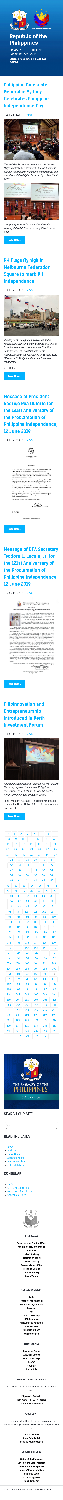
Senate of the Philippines (31, 1466)
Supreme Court (31, 1473)
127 (54, 932)
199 (54, 994)
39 (35, 859)
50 (28, 870)
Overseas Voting (31, 1261)
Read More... (14, 240)
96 (44, 906)
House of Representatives (31, 1470)
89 (35, 901)
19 (39, 844)
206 (9, 1005)
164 (9, 968)
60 (11, 880)
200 (9, 999)
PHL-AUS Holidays (31, 1358)
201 (17, 999)
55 (19, 875)
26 (39, 849)
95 (35, 906)
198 (45, 994)
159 (18, 963)
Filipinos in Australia (31, 1396)
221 (36, 1015)
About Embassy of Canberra (31, 1247)
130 (27, 937)
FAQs (10, 1184)
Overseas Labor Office (31, 1265)
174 (44, 973)
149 (36, 953)
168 (45, 968)
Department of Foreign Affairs (31, 1243)
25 (31, 849)
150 (45, 953)
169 (54, 968)
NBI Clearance (31, 1319)
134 (9, 942)
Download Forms (31, 1351)
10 (23, 839)
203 (36, 999)
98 (9, 911)
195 (18, 994)
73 (8, 891)
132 (44, 937)
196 (27, 994)
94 (27, 906)
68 (24, 885)
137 (36, 942)
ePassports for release (19, 1191)
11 (31, 839)
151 (54, 953)
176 (9, 979)
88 (27, 901)
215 (36, 1010)
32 (31, 854)
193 (54, 989)
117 (18, 927)
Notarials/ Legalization (31, 1304)
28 (55, 849)
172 (27, 973)
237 (17, 1030)
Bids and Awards (31, 1268)
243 (28, 1036)
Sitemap (31, 1365)
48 (11, 870)
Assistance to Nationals (31, 1322)
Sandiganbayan (31, 1481)
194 (9, 994)
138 (45, 942)
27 (47, 849)
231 (17, 1025)
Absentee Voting (16, 1158)
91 (52, 901)
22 (7, 849)
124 (27, 932)
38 (27, 859)
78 (47, 891)
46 (44, 865)
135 (18, 942)
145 (54, 948)
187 (54, 984)
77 (39, 891)
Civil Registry (31, 1326)
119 (35, 927)
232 (27, 1025)
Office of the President (31, 1459)
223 (54, 1015)
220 (27, 1015)
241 (54, 1030)
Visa (32, 1311)
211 (54, 1005)
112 (27, 922)
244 (38, 1036)
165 (18, 968)
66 (7, 885)
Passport (31, 1308)
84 (43, 896)
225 (18, 1020)
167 (36, 968)
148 (27, 953)
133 (53, 937)
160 (27, 963)
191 (36, 989)
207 (18, 1005)
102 (44, 911)
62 (27, 880)
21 (55, 844)
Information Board (17, 1161)
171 (18, 973)
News (10, 1147)
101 (35, 911)
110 (10, 922)
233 (36, 1025)
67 (16, 885)
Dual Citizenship (32, 1315)
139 (54, 942)
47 (52, 865)
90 (44, 901)
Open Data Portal (31, 1438)
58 (43, 875)
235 (54, 1025)
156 (45, 958)
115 (52, 922)
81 (19, 896)
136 (27, 942)
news (30, 114)
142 (27, 948)
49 (20, 870)
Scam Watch (31, 1276)
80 (11, 896)
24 (23, 849)
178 (27, 979)
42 (11, 865)
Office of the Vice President (31, 1462)
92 (11, 906)
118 (27, 927)
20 (47, 844)
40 (43, 859)
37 (19, 859)
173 (35, 973)
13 (46, 839)
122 (9, 932)
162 (45, 963)
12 (38, 839)
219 (18, 1015)
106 (27, 916)
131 (36, 937)
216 (45, 1010)
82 (27, 896)
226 (27, 1020)
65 (51, 880)
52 (43, 870)
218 (9, 1015)
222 (45, 1015)
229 (55, 1020)
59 (51, 875)
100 (26, 911)
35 (55, 854)
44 (27, 865)
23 (15, 849)
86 (11, 901)
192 (45, 989)
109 (54, 916)
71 (48, 885)
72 (55, 885)
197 (36, 994)
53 (51, 870)
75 (23, 891)
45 (35, 865)
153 (18, 958)
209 (37, 1005)
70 (40, 885)
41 (51, 859)
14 (53, 839)
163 (54, 963)
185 (36, 984)
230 (9, 1025)
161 (36, 963)
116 (9, 927)
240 (45, 1030)
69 (32, 885)
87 (19, 901)
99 (18, 911)
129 (18, 937)
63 (35, 880)
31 (23, 854)
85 (51, 896)
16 (16, 844)
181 (53, 979)
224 (8, 1020)
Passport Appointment (32, 1300)
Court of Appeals (31, 1477)
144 (45, 948)
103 (53, 911)
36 (11, 859)
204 (45, 999)
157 (54, 958)
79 (55, 891)
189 (18, 989)
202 (27, 999)
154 (27, 958)
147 (18, 953)
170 (9, 973)
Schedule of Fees (16, 1195)
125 (36, 932)
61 (19, 880)
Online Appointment (18, 1187)
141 (18, 948)
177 (18, 979)
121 (53, 927)
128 (9, 937)
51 (36, 870)
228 (45, 1020)
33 (39, 854)
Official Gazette (31, 1434)
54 (11, 875)
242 (19, 1036)
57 (35, 875)
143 (36, 948)
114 (44, 922)
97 (52, 906)
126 (45, 932)
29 (7, 854)
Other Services (31, 1333)
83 (35, 896)
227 (36, 1020)
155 (36, 958)
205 (54, 999)
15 (8, 844)
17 (24, 844)
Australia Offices (31, 1354)
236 (8, 1030)
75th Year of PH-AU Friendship (31, 1400)
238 (27, 1030)
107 (36, 916)
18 (31, 844)
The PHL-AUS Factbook (31, 1403)
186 (45, 984)
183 (18, 984)
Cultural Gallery (15, 1165)
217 (54, 1010)
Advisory (12, 1150)
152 (9, 958)
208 (27, 1005)
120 (44, 927)
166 (27, 968)
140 (9, 948)
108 (45, 916)
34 (47, 854)
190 (27, 989)
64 (43, 880)
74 (16, 891)
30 (16, 854)
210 (45, 1005)
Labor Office (13, 1154)
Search (31, 1362)
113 (35, 922)
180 (44, 979)
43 (19, 865)
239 (36, 1030)
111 (18, 922)
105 (18, 916)
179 (35, 979)
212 (9, 1010)
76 (31, 891)
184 (27, 984)
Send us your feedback (31, 1441)
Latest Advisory (31, 1254)
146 (9, 953)
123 (18, 932)
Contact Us (31, 1369)
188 (9, 989)
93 (19, 906)
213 (18, 1010)
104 (9, 916)
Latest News (32, 1250)
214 (27, 1010)
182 (9, 984)
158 (9, 963)
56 (27, 875)
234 (45, 1025)
